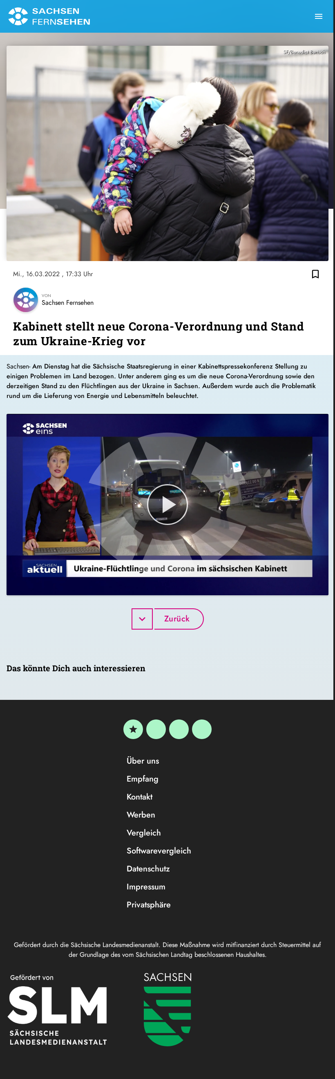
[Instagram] (179, 729)
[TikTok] (202, 729)
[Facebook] (156, 729)
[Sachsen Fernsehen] (49, 16)
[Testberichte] (133, 729)
